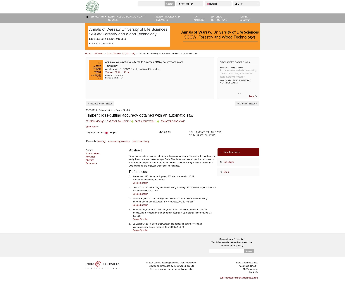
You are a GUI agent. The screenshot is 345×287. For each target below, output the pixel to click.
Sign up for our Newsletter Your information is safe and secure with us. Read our (232, 242)
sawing (101, 141)
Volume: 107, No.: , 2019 (117, 72)
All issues (99, 53)
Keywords (90, 157)
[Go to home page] (87, 17)
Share (226, 172)
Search (169, 4)
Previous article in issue (101, 104)
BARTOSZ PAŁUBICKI (118, 121)
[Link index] (102, 265)
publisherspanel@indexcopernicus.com (239, 278)
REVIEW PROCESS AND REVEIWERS (167, 18)
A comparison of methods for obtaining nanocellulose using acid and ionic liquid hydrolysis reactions (238, 73)
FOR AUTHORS (199, 18)
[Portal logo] (98, 6)
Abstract (90, 160)
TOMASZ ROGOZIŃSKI (172, 121)
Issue (252, 96)
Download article (231, 152)
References (91, 163)
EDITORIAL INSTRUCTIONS (219, 18)
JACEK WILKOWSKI (145, 121)
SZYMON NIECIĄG (95, 121)
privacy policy (236, 245)
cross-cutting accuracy (119, 141)
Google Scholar (140, 183)
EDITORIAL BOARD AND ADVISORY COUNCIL (126, 18)
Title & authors (92, 153)
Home (88, 53)
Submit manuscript (244, 18)
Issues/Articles (97, 17)
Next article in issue (246, 104)
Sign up (249, 251)
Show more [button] (91, 127)
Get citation (228, 162)
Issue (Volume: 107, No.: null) (121, 53)
